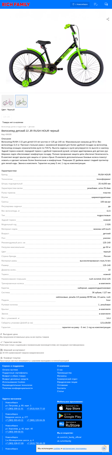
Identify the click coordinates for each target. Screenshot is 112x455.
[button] (95, 4)
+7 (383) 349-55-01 (14, 432)
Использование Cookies (13, 382)
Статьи (60, 391)
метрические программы (74, 448)
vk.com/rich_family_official (69, 437)
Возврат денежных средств (15, 379)
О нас (60, 370)
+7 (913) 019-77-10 (36, 408)
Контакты (61, 388)
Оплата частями (10, 370)
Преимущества (64, 373)
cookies (56, 448)
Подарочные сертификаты (15, 373)
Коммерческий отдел (67, 379)
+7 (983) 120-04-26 (36, 420)
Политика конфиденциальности (17, 388)
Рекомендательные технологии (17, 385)
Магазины (62, 376)
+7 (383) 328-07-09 (14, 443)
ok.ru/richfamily (64, 441)
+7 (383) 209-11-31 (14, 408)
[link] (16, 4)
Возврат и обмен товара (14, 376)
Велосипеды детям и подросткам (13, 127)
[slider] (104, 448)
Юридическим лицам (67, 382)
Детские (32, 127)
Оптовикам (62, 385)
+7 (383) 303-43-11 (14, 420)
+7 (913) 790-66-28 (36, 443)
